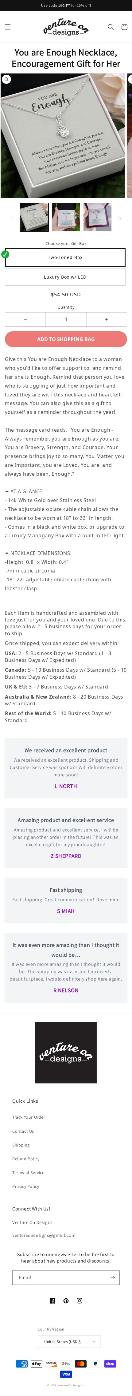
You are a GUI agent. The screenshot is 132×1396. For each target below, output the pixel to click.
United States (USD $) (63, 1341)
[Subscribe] (112, 1277)
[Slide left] (11, 218)
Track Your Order (28, 1117)
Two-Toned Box (65, 257)
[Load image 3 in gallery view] (97, 217)
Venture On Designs (70, 1385)
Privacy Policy (25, 1186)
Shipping (21, 1145)
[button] (7, 27)
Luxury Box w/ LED (65, 277)
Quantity (66, 307)
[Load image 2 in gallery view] (66, 217)
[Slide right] (120, 218)
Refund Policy (26, 1158)
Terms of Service (28, 1172)
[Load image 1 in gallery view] (34, 217)
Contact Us (23, 1131)
